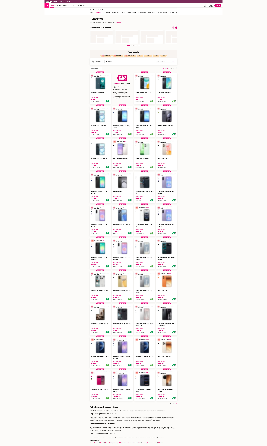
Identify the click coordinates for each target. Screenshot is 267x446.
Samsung (149, 442)
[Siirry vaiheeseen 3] (136, 45)
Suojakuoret (107, 12)
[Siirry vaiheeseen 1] (128, 45)
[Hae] (173, 61)
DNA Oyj (68, 1)
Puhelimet (98, 12)
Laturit (123, 12)
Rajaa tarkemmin (99, 61)
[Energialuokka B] (152, 101)
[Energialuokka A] (107, 101)
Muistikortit (151, 12)
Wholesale (62, 1)
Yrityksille (55, 1)
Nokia (134, 442)
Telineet (172, 12)
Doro (106, 442)
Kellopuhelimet (142, 12)
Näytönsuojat (115, 12)
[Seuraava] (176, 27)
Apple (91, 442)
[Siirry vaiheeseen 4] (139, 45)
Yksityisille (48, 1)
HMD (120, 442)
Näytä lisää (118, 22)
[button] (176, 68)
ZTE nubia (160, 442)
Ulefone (155, 442)
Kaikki (91, 12)
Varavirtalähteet (131, 12)
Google (115, 442)
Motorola (129, 442)
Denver (102, 442)
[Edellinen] (173, 27)
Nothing (139, 442)
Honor (124, 442)
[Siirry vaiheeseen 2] (132, 45)
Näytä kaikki (165, 68)
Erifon (110, 442)
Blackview (96, 442)
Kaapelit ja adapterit (162, 12)
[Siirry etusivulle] (46, 5)
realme (143, 442)
